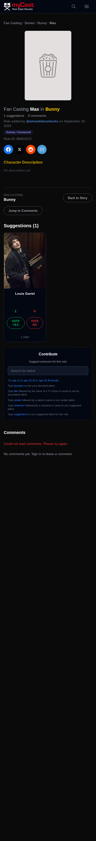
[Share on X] (19, 149)
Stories (29, 23)
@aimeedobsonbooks (42, 121)
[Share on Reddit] (30, 149)
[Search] (73, 6)
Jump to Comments (23, 210)
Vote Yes (16, 322)
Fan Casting (13, 23)
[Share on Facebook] (8, 149)
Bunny (42, 23)
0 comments (37, 115)
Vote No (35, 322)
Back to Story (77, 198)
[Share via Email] (42, 149)
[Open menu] (86, 6)
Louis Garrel (25, 293)
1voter (25, 337)
